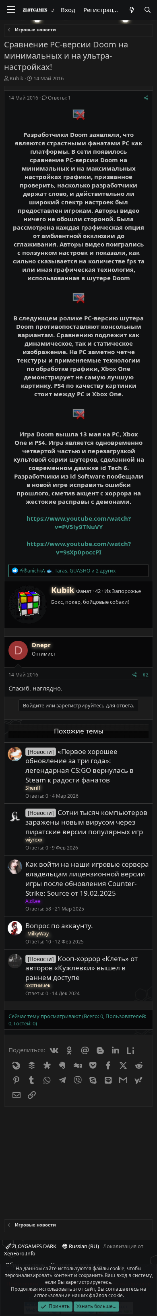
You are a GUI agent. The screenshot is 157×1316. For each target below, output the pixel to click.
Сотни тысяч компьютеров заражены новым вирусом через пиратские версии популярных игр (86, 822)
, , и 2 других (67, 570)
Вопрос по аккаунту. (59, 925)
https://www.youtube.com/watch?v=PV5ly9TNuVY (79, 522)
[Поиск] (147, 9)
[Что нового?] (131, 9)
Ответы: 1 (59, 97)
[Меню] (11, 10)
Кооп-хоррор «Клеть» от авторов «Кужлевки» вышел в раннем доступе (81, 968)
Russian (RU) (83, 1246)
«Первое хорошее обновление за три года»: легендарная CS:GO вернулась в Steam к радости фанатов (79, 765)
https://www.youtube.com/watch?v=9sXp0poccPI (79, 548)
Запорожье (126, 591)
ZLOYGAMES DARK (33, 1246)
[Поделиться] (146, 98)
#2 (146, 674)
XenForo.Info (19, 1253)
